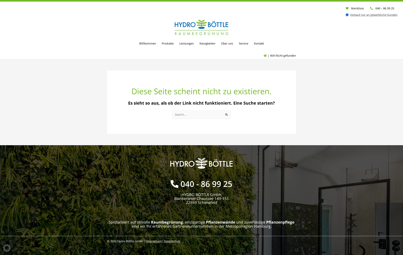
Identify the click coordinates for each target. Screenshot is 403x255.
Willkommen (147, 43)
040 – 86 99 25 (384, 8)
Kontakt (259, 43)
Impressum (154, 241)
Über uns (227, 43)
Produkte (168, 43)
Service (243, 43)
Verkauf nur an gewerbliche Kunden (373, 15)
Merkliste (357, 8)
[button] (7, 248)
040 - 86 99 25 (206, 184)
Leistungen (186, 43)
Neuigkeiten (207, 43)
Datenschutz (172, 241)
